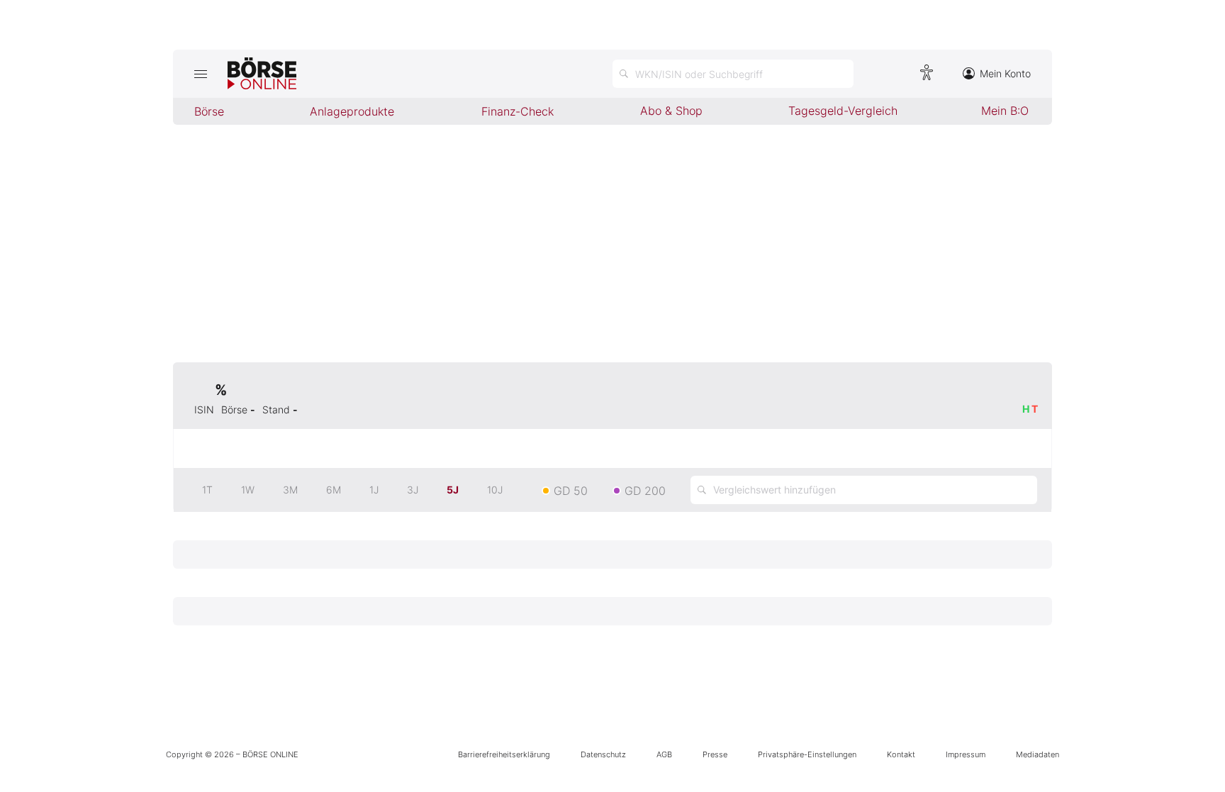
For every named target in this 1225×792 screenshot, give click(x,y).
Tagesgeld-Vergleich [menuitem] (842, 111)
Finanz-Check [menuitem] (517, 111)
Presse (715, 754)
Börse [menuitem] (209, 111)
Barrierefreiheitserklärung (504, 754)
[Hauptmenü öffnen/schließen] (200, 74)
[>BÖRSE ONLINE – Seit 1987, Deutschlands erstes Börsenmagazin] (262, 74)
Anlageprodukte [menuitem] (352, 111)
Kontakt (901, 754)
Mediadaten (1037, 754)
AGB (664, 754)
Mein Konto (1005, 73)
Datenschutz (603, 754)
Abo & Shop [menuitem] (671, 111)
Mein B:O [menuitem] (1005, 111)
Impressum (965, 754)
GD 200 (645, 491)
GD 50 (571, 491)
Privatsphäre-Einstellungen (807, 754)
